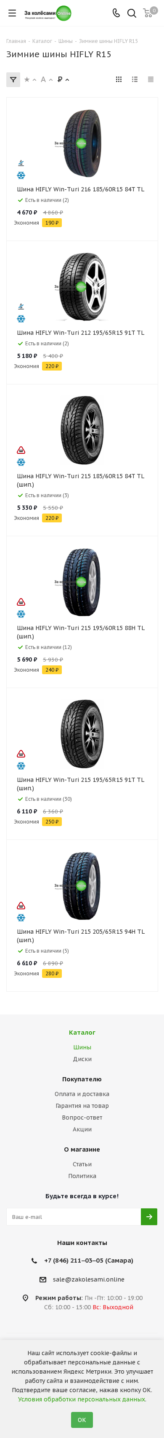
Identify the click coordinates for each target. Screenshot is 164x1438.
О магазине (82, 1149)
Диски (82, 1059)
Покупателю (82, 1079)
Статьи (82, 1164)
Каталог (82, 1032)
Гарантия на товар (82, 1106)
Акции (82, 1129)
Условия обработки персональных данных (81, 1399)
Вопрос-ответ (82, 1117)
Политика (82, 1176)
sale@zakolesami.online (88, 1279)
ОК (82, 1420)
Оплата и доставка (82, 1094)
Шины (82, 1047)
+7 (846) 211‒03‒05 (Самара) (88, 1260)
